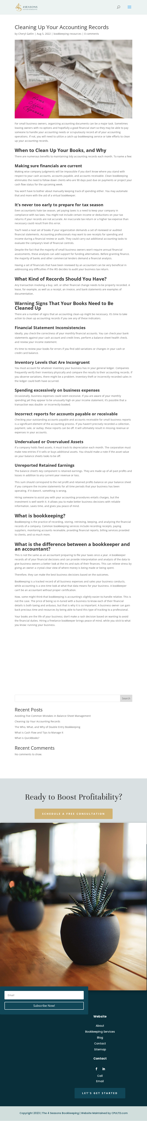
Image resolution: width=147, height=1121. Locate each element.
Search (126, 698)
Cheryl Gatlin (26, 33)
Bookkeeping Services (100, 1032)
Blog (100, 1037)
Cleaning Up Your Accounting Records (37, 721)
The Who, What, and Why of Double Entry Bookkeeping (47, 727)
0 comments (91, 33)
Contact (100, 1043)
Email (100, 1081)
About (100, 1026)
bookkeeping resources (67, 33)
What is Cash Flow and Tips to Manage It (39, 732)
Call (100, 1076)
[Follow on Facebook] (96, 1069)
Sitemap (100, 1049)
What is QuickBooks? (27, 738)
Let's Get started (100, 1093)
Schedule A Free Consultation (73, 813)
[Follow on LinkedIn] (103, 1069)
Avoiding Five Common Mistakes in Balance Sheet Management (53, 716)
